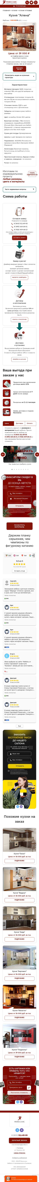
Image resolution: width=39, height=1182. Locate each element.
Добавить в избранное (19, 1158)
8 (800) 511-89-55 (21, 223)
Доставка (19, 423)
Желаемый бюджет (21, 498)
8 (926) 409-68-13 (20, 230)
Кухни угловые (25, 10)
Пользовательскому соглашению (16, 512)
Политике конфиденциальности (21, 510)
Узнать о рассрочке (19, 319)
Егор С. (12, 654)
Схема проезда (19, 1153)
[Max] (21, 807)
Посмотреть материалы (19, 526)
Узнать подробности (32, 173)
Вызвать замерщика (19, 277)
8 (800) (19, 1135)
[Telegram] (17, 807)
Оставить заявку (19, 237)
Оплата (29, 423)
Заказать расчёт (19, 68)
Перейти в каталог (19, 359)
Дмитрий (13, 702)
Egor (11, 629)
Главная (6, 10)
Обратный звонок (19, 1140)
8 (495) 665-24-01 (20, 227)
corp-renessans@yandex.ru (19, 1144)
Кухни (14, 10)
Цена (7, 423)
